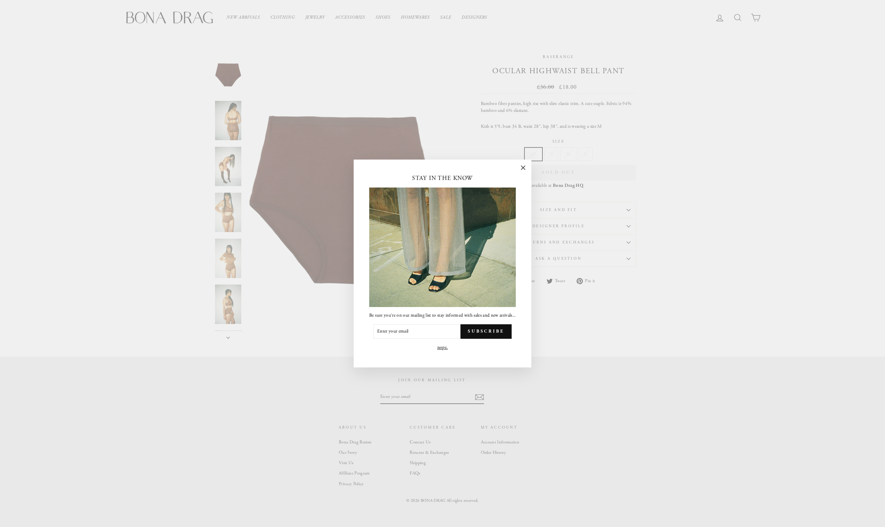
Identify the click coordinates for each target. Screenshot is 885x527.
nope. (442, 348)
